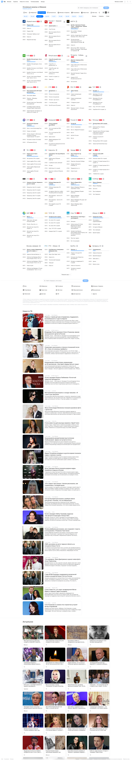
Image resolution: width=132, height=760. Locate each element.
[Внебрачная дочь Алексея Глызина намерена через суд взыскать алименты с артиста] (33, 724)
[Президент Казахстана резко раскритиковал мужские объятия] (33, 702)
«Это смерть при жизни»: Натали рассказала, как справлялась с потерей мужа (61, 484)
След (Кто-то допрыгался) (52, 64)
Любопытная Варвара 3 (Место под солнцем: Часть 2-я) (34, 262)
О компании (6, 759)
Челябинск (72, 304)
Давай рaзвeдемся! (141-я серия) (55, 140)
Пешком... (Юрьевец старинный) (32, 99)
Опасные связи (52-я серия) (100, 158)
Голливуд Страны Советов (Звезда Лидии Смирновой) (34, 107)
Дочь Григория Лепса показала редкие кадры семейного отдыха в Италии (60, 469)
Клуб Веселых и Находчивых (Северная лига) (56, 250)
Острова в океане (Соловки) (34, 139)
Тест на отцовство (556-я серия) (55, 129)
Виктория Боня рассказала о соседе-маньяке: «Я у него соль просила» (61, 393)
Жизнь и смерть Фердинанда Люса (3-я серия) (34, 250)
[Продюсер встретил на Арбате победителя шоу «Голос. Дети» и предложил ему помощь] (33, 746)
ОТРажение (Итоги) (32, 142)
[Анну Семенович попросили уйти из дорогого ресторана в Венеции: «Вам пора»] (55, 636)
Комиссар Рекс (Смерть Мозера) (99, 127)
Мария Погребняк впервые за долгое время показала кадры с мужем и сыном (63, 454)
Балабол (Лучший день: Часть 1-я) (34, 60)
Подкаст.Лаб (30, 25)
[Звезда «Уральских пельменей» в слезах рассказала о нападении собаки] (77, 724)
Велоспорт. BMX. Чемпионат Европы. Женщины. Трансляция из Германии (79, 49)
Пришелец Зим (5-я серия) (33, 190)
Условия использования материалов (114, 759)
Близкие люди (96, 224)
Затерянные (52, 90)
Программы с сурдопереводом (97, 220)
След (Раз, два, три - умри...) (54, 68)
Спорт (107, 16)
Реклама (11, 759)
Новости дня (74, 171)
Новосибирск (50, 304)
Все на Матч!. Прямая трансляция (76, 31)
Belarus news (96, 264)
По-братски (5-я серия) (55, 216)
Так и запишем (96, 229)
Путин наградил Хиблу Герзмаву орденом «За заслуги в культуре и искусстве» (59, 514)
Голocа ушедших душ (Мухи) (53, 124)
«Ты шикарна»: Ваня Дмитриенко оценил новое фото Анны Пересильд (62, 560)
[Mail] (2, 1)
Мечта (28, 216)
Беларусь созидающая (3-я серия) (77, 262)
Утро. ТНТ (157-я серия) (99, 106)
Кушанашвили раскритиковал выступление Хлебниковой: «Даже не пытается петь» (59, 439)
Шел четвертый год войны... (76, 154)
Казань (68, 304)
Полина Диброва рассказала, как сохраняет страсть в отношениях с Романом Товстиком (62, 530)
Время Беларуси (97, 255)
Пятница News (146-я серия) (100, 141)
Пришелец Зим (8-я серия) (33, 198)
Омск (76, 304)
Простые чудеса (75, 238)
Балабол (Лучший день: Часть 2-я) (34, 64)
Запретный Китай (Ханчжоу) (100, 143)
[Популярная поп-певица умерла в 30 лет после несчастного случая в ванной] (55, 658)
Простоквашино (97, 191)
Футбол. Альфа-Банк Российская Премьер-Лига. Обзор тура (79, 36)
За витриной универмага (77, 158)
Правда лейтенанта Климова (76, 164)
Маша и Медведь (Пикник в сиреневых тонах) (77, 187)
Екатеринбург (56, 304)
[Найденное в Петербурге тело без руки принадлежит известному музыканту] (99, 636)
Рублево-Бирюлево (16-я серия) (55, 187)
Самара (79, 304)
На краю (95, 90)
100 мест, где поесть (54, 99)
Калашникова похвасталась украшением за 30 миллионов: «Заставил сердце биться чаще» (62, 363)
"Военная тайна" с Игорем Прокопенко (77, 108)
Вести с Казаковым (75, 127)
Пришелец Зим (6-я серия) (33, 192)
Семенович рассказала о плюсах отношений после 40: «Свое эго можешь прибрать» (62, 348)
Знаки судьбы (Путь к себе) (34, 161)
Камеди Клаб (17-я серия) (55, 231)
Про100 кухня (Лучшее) (55, 105)
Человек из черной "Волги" (76, 269)
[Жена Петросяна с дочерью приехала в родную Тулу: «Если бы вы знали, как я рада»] (77, 680)
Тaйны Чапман (74, 90)
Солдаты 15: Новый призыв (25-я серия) (101, 170)
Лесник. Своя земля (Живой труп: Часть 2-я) (34, 81)
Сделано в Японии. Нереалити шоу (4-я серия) (34, 183)
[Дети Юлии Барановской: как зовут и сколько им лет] (55, 702)
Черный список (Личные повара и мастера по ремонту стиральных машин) (101, 132)
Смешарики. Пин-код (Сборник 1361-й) (57, 154)
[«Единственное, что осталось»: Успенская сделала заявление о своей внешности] (77, 658)
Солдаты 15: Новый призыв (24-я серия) (101, 166)
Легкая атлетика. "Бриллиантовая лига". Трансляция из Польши (76, 41)
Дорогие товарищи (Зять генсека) (77, 60)
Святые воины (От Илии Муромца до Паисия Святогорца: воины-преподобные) (77, 226)
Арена (94, 261)
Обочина (73, 249)
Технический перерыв (54, 260)
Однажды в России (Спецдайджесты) (97, 94)
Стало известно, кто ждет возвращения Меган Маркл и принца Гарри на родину (60, 590)
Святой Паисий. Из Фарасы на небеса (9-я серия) (34, 111)
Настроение (74, 81)
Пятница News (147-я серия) (100, 123)
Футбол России (75, 135)
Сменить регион (27, 8)
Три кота (95, 188)
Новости (29, 28)
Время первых (96, 232)
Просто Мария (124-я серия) (76, 183)
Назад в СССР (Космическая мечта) (76, 78)
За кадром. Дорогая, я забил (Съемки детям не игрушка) (56, 192)
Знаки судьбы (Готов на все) (34, 164)
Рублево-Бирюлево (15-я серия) (55, 183)
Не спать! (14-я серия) (54, 220)
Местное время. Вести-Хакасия (55, 32)
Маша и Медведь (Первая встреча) (77, 192)
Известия (51, 79)
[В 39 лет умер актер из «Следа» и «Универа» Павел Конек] (99, 746)
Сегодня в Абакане (97, 227)
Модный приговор (31, 39)
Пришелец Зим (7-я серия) (33, 195)
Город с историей (31, 131)
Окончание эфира (31, 95)
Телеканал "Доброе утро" (33, 34)
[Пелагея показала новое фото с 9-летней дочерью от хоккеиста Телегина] (55, 724)
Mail (2, 759)
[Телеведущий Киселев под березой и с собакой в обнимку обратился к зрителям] (99, 658)
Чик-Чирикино (96, 194)
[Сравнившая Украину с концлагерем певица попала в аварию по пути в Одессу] (33, 658)
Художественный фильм (33, 254)
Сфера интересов (97, 253)
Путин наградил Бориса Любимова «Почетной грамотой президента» (60, 378)
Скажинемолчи (97, 249)
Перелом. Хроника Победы (77, 161)
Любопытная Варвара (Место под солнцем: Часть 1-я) (34, 257)
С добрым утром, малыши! (55, 162)
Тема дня (51, 262)
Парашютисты (74, 168)
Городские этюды (97, 216)
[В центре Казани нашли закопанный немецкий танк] (55, 746)
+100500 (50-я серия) (98, 173)
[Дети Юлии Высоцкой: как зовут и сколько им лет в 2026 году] (99, 724)
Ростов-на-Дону (84, 304)
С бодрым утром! (75, 102)
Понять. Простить (31, 224)
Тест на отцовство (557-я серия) (55, 133)
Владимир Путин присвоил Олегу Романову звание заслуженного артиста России (62, 333)
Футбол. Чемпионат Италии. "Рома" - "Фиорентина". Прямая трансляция (79, 26)
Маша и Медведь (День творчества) (76, 204)
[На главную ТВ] (4, 1)
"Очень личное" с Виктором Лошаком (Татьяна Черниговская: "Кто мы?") (34, 135)
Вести (72, 132)
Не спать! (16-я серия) (54, 225)
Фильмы (94, 16)
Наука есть (51, 257)
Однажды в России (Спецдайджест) (97, 99)
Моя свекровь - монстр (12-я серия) (56, 200)
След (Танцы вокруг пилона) (54, 73)
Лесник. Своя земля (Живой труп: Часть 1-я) (34, 77)
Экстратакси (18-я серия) (33, 158)
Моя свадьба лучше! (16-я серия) (55, 204)
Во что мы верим (75, 241)
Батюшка (73, 221)
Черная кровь (52, 25)
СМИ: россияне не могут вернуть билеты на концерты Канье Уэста (60, 545)
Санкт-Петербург (43, 304)
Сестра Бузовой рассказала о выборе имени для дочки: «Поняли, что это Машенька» (60, 499)
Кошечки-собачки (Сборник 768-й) (56, 171)
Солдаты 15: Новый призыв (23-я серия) (101, 162)
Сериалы (101, 16)
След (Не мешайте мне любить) (55, 60)
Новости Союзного (75, 265)
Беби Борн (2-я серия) (54, 168)
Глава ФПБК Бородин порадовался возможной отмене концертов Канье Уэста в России (60, 575)
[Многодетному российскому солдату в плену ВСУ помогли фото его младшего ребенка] (33, 636)
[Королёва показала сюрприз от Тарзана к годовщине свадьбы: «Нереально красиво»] (77, 746)
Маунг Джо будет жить (54, 254)
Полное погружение (54, 94)
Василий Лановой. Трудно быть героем (79, 73)
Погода (50, 165)
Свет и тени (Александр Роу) (34, 128)
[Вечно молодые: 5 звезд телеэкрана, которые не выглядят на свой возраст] (55, 680)
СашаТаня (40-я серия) (98, 109)
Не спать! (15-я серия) (54, 222)
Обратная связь (126, 759)
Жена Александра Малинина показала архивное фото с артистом (63, 408)
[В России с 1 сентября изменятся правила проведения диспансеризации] (33, 680)
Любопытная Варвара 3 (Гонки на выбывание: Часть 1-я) (34, 269)
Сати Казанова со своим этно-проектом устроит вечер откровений (61, 605)
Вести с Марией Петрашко (77, 129)
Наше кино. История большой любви (32, 220)
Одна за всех (52, 136)
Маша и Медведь (97, 182)
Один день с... (96, 258)
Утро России (52, 29)
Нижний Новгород (62, 304)
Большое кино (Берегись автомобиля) (77, 257)
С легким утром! (53, 102)
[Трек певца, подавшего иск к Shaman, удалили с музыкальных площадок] (77, 702)
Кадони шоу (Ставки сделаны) (32, 154)
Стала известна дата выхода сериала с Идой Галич (62, 423)
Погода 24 (73, 123)
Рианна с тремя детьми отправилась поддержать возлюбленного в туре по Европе (61, 318)
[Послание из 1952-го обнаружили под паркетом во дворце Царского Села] (77, 636)
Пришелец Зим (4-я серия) (33, 187)
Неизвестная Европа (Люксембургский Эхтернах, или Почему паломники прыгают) (79, 233)
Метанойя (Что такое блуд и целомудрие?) (78, 217)
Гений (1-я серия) (53, 76)
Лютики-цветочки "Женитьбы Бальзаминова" (34, 103)
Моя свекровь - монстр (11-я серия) (56, 196)
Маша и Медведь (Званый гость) (75, 196)
